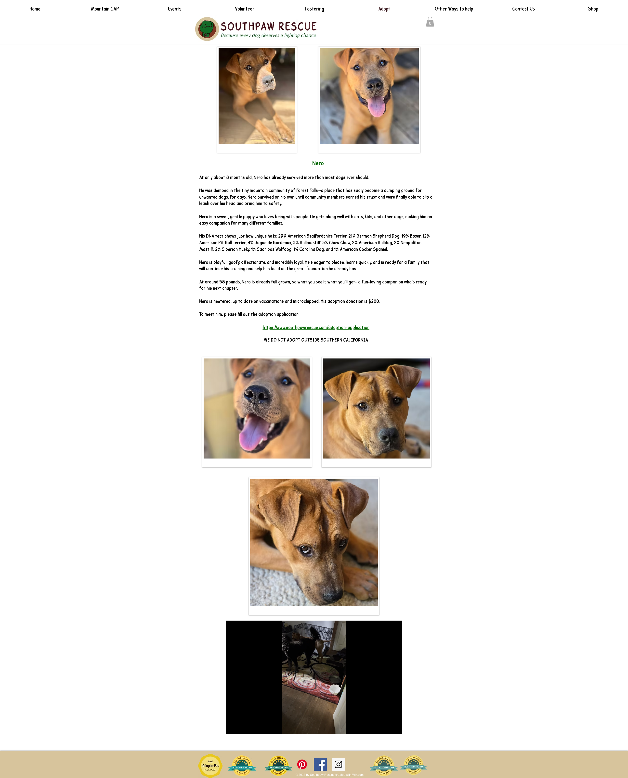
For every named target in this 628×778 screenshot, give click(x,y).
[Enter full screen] (395, 727)
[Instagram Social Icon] (338, 764)
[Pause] (232, 727)
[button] (430, 22)
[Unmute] (240, 727)
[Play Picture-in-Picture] (387, 727)
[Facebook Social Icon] (320, 764)
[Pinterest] (302, 764)
